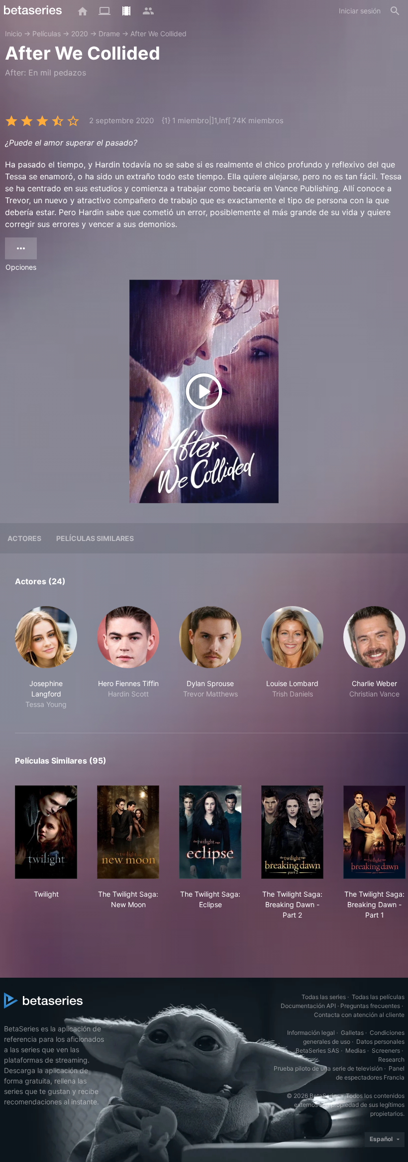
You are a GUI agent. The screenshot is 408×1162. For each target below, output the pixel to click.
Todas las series (324, 997)
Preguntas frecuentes (370, 1005)
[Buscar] (395, 11)
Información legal (311, 1032)
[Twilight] (46, 832)
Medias (355, 1050)
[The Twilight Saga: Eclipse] (210, 832)
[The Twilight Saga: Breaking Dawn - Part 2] (292, 832)
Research (391, 1059)
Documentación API (308, 1005)
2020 (79, 33)
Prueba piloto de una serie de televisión (328, 1068)
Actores (24, 538)
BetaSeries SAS (317, 1050)
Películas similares (95, 538)
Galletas (352, 1032)
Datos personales (380, 1041)
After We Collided (158, 33)
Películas (46, 33)
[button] (46, 657)
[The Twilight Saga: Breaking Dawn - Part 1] (374, 832)
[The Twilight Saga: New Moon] (128, 832)
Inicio (13, 33)
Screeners (386, 1050)
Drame (109, 33)
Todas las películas (378, 997)
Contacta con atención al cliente (359, 1014)
